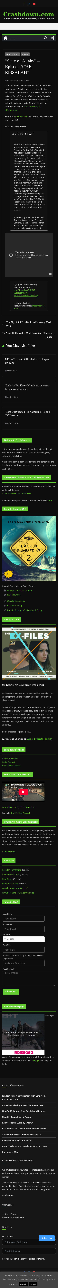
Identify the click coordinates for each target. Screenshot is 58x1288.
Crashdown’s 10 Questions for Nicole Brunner (24, 1128)
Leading (25, 54)
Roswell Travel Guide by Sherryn (17, 1122)
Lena (28, 80)
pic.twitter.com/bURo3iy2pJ (26, 295)
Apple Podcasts (35, 738)
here (50, 500)
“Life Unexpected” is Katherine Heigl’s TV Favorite (27, 413)
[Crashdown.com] (5, 38)
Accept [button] (23, 1284)
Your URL (7, 935)
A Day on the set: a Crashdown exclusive (21, 1134)
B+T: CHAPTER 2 (27, 807)
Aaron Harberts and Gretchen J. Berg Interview (24, 1146)
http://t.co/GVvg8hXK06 (24, 290)
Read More (43, 1284)
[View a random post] (52, 38)
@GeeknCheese (14, 594)
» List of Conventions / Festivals (16, 493)
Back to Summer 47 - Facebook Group (24, 610)
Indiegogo (35, 1060)
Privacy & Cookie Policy (13, 1217)
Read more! (7, 1195)
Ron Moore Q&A (10, 1152)
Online (9, 1214)
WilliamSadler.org (10, 883)
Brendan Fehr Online (11, 870)
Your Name (7, 914)
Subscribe (47, 1238)
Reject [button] (33, 1284)
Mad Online (7, 879)
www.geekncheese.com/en (19, 590)
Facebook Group (14, 605)
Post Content (8, 969)
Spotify (48, 738)
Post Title (7, 945)
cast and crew (21, 116)
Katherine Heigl (12, 54)
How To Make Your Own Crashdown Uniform (23, 1111)
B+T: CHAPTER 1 (10, 807)
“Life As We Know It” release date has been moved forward (27, 387)
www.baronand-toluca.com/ (15, 888)
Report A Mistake (10, 758)
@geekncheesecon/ (16, 601)
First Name (7, 1236)
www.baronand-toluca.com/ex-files (18, 892)
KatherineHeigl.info (10, 874)
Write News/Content (11, 765)
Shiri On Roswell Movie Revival (16, 1117)
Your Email (7, 924)
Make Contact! (8, 762)
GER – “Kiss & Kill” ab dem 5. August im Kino (27, 361)
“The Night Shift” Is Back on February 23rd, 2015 (28, 324)
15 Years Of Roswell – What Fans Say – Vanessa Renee (27, 335)
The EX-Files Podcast (20, 813)
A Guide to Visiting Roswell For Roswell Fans (23, 1105)
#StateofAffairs (21, 292)
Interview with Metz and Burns (17, 1140)
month (41, 1258)
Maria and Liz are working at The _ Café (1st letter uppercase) (23, 957)
